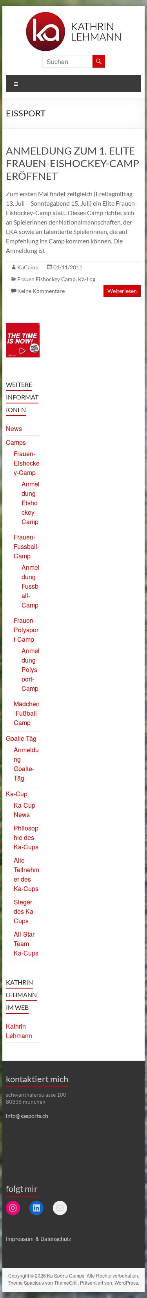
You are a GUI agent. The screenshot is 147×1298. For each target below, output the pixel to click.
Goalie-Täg (21, 738)
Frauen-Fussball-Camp (26, 546)
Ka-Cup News (24, 810)
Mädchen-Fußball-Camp (27, 713)
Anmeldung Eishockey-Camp (31, 502)
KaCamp (27, 267)
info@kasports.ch (27, 1115)
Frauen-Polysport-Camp (26, 630)
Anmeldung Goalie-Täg (26, 763)
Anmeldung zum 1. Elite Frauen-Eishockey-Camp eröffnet (72, 163)
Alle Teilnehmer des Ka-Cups (26, 874)
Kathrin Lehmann (19, 1031)
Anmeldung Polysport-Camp (31, 669)
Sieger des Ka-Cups (24, 911)
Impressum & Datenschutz (38, 1239)
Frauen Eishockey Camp (46, 279)
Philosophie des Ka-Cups (26, 837)
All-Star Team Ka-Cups (26, 943)
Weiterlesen (122, 290)
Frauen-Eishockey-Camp (27, 463)
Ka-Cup (16, 793)
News (14, 428)
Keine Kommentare (41, 290)
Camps (16, 442)
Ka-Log (86, 279)
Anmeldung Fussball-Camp (31, 586)
